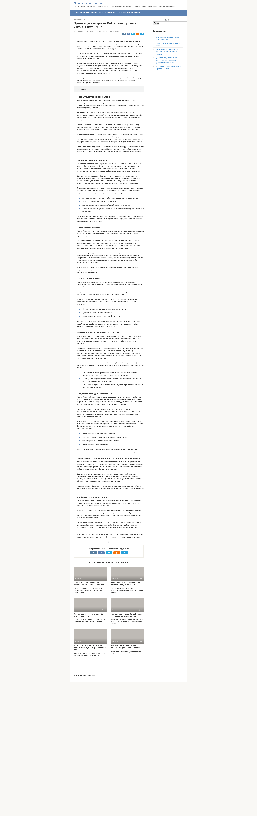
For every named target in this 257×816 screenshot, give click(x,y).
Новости (104, 31)
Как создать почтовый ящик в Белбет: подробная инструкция (125, 646)
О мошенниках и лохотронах (130, 12)
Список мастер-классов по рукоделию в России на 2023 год (89, 583)
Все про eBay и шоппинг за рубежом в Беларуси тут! (95, 12)
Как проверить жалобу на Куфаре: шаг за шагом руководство (127, 615)
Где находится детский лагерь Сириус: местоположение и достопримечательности (167, 60)
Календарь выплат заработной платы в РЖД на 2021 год (125, 583)
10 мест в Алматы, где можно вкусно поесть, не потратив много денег (90, 647)
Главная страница (79, 19)
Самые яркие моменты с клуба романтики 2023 (88, 615)
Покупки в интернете (88, 3)
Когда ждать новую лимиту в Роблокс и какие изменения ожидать (167, 51)
